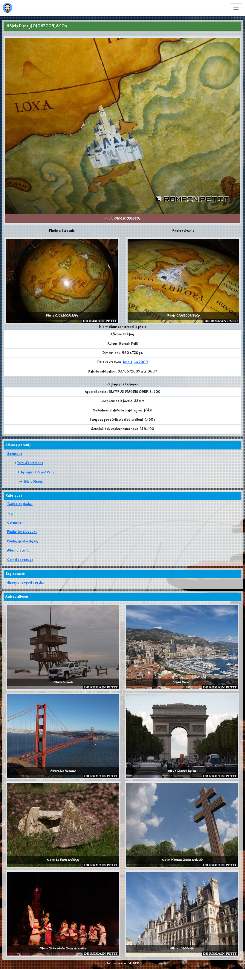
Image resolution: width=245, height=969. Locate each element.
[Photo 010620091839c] (61, 280)
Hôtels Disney (33, 482)
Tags (10, 513)
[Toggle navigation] (236, 8)
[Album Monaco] (182, 647)
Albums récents (18, 551)
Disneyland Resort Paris (37, 472)
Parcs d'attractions (30, 463)
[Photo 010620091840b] (183, 280)
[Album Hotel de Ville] (182, 913)
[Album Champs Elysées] (182, 736)
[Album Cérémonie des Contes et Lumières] (63, 913)
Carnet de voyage (20, 560)
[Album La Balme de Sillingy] (63, 825)
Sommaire (14, 454)
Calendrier (15, 523)
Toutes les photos (20, 504)
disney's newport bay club (26, 583)
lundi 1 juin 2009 (135, 362)
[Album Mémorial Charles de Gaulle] (182, 825)
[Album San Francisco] (63, 736)
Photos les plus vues (22, 532)
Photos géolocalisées (23, 541)
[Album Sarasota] (63, 647)
